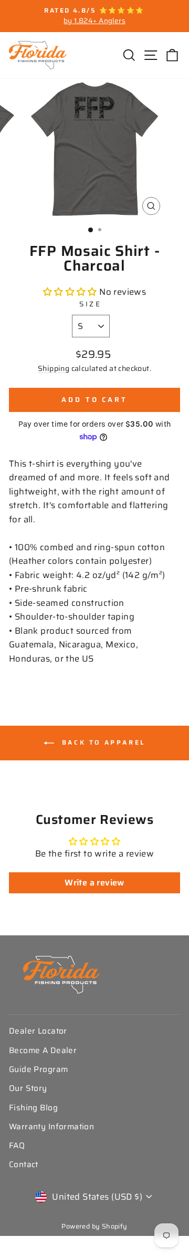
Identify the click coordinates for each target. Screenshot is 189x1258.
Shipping (53, 368)
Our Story (28, 1088)
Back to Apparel (101, 742)
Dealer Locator (38, 1031)
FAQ (17, 1145)
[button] (71, 291)
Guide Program (38, 1069)
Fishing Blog (33, 1107)
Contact (23, 1164)
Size (90, 304)
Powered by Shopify (94, 1226)
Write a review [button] (94, 882)
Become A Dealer (43, 1050)
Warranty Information (51, 1126)
